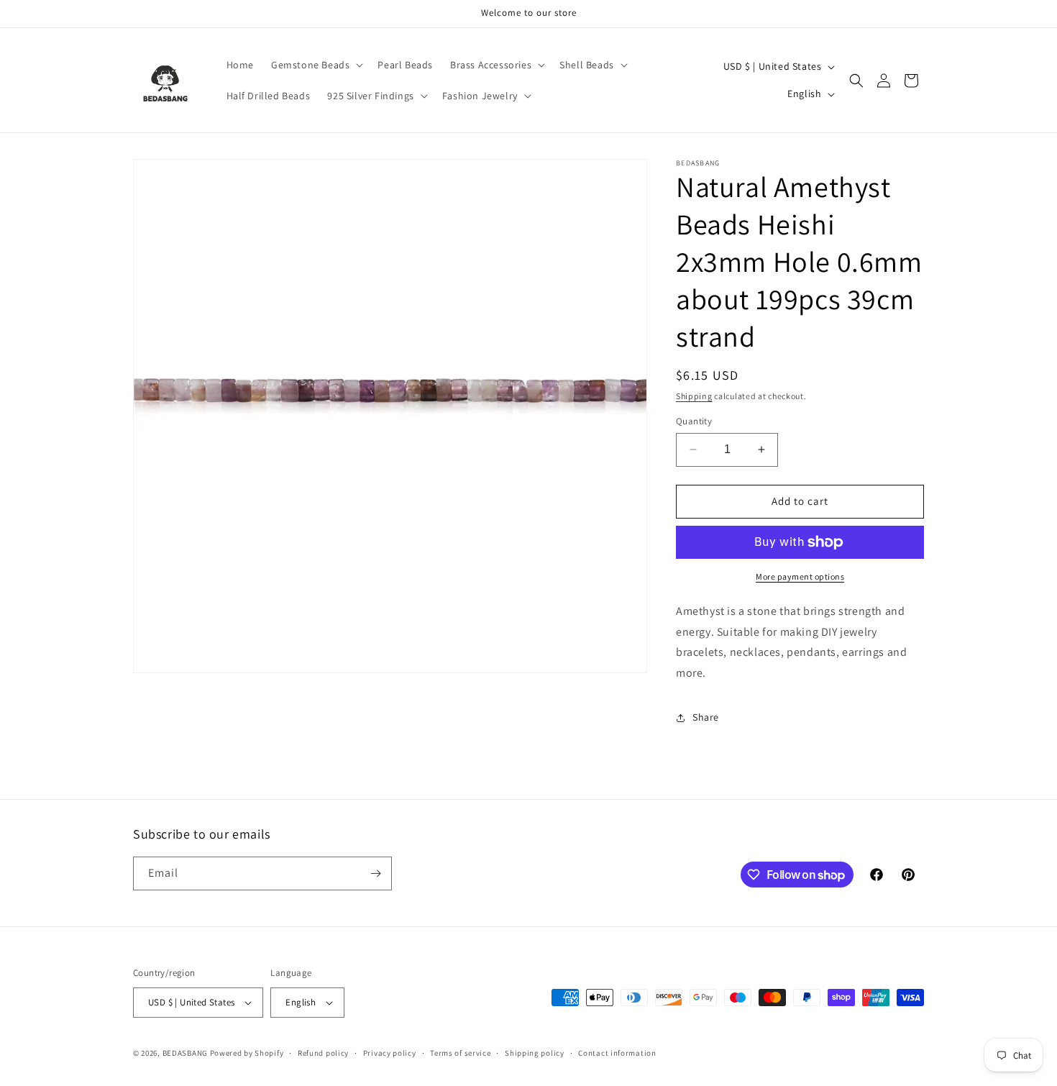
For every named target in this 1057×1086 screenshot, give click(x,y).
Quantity (694, 421)
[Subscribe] (375, 873)
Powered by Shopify (247, 1053)
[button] (315, 65)
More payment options (800, 576)
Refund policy (323, 1053)
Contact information (617, 1053)
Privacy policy (389, 1053)
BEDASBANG (185, 1053)
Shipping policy (534, 1053)
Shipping (694, 396)
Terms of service (460, 1053)
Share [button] (705, 717)
